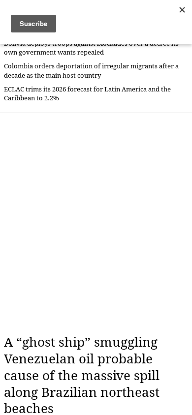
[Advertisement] (96, 224)
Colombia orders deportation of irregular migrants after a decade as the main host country (91, 70)
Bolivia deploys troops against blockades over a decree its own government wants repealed (91, 48)
